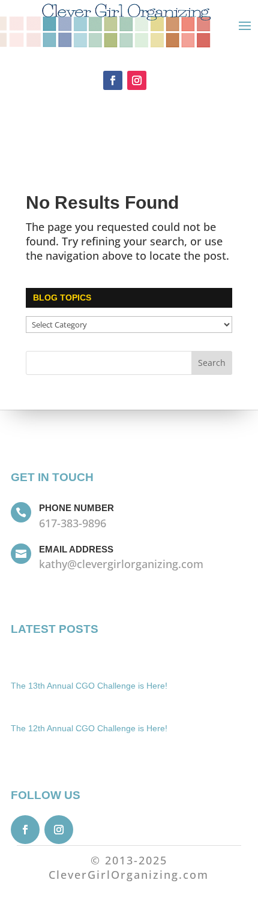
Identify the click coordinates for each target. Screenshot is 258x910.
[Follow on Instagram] (136, 80)
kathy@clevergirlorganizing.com (121, 564)
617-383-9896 (72, 523)
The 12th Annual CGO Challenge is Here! (89, 728)
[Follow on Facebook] (112, 80)
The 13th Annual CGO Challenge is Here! (89, 685)
